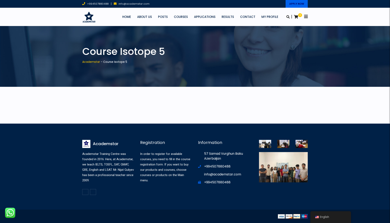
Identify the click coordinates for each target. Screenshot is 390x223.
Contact (247, 17)
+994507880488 (98, 4)
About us (144, 17)
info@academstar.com (134, 4)
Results (228, 17)
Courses (181, 17)
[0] (296, 17)
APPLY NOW (296, 3)
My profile (269, 17)
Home (126, 17)
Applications (205, 17)
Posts (163, 17)
